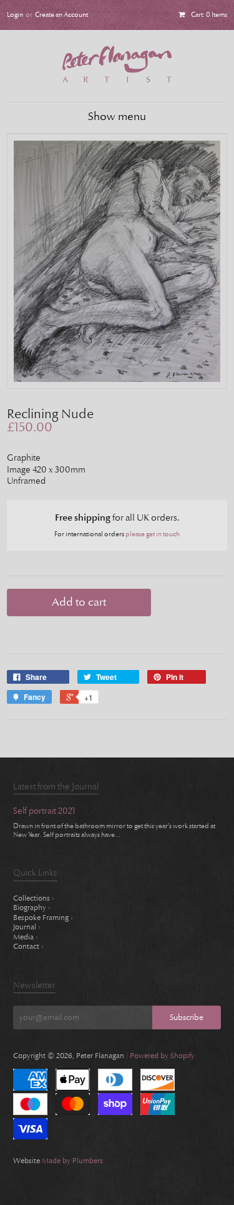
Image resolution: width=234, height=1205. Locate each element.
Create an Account (61, 15)
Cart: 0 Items (209, 15)
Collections (33, 898)
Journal (27, 926)
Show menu (117, 116)
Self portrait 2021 (44, 811)
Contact (28, 946)
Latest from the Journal (56, 786)
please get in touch (152, 534)
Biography (32, 907)
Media (25, 936)
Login (15, 15)
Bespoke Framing (43, 917)
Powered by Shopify (162, 1055)
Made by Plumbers (72, 1160)
